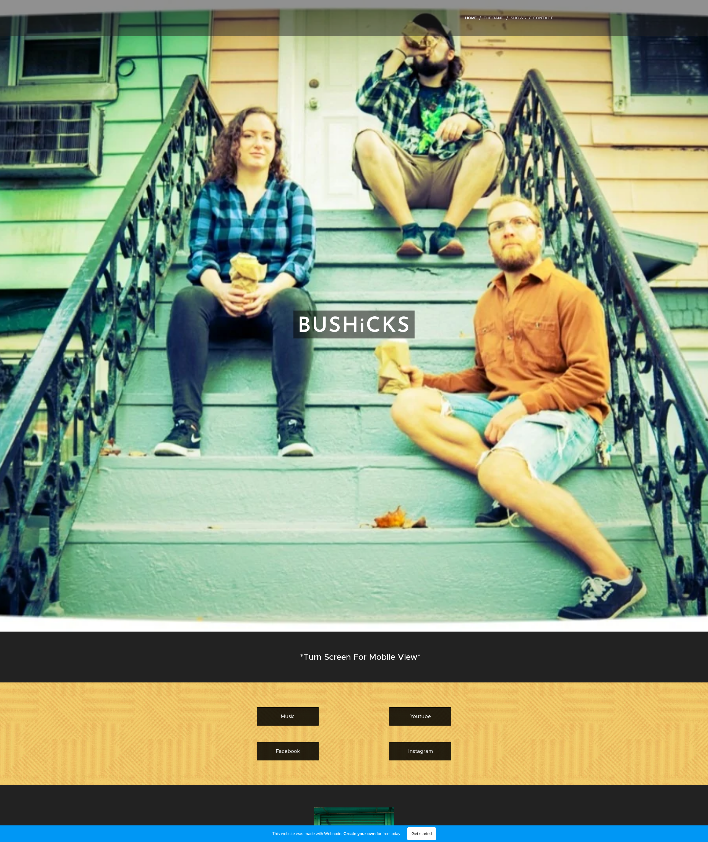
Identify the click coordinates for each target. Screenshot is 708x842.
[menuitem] (472, 18)
